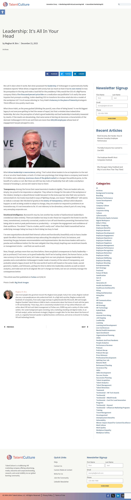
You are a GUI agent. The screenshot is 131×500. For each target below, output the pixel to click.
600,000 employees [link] (58, 120)
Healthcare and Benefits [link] (105, 288)
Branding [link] (99, 195)
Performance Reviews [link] (104, 345)
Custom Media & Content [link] (63, 470)
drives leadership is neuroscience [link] (21, 172)
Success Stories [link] (102, 375)
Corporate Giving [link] (102, 210)
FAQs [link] (56, 462)
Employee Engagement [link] (105, 235)
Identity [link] (99, 313)
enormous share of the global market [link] (41, 178)
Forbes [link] (34, 277)
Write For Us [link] (58, 474)
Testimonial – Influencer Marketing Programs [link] (113, 408)
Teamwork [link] (100, 390)
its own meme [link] (75, 88)
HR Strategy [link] (100, 305)
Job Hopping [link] (101, 318)
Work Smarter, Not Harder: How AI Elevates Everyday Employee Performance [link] (109, 138)
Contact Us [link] (58, 466)
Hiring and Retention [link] (104, 293)
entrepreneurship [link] (102, 265)
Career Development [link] (104, 200)
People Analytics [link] (102, 343)
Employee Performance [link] (105, 248)
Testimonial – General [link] (104, 405)
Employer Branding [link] (103, 260)
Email (98, 102)
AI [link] (97, 188)
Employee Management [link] (105, 245)
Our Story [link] (54, 4)
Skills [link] (98, 370)
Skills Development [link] (103, 373)
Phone (98, 110)
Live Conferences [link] (102, 328)
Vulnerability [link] (101, 420)
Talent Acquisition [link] (103, 380)
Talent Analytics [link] (102, 383)
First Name (100, 95)
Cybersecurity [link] (101, 215)
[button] (52, 74)
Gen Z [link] (98, 280)
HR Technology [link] (102, 308)
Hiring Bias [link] (100, 295)
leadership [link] (52, 86)
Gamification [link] (101, 275)
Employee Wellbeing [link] (104, 258)
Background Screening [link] (104, 193)
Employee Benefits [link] (103, 228)
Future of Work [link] (102, 273)
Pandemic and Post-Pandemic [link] (107, 340)
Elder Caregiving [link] (102, 225)
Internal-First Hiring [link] (103, 315)
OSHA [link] (98, 338)
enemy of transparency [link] (53, 200)
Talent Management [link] (103, 385)
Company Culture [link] (102, 205)
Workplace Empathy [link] (103, 430)
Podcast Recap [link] (101, 350)
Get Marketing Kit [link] (97, 4)
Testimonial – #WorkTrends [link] (106, 398)
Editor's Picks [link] (101, 223)
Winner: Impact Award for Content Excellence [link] (113, 423)
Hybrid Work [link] (100, 310)
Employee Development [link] (105, 233)
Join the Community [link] (61, 478)
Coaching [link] (99, 203)
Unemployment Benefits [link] (105, 418)
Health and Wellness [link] (104, 285)
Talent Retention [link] (102, 388)
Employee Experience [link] (104, 238)
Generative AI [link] (101, 283)
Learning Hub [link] (79, 4)
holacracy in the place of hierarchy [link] (64, 100)
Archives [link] (6, 49)
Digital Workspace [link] (103, 220)
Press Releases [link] (101, 355)
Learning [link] (99, 323)
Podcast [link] (72, 4)
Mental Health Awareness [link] (105, 330)
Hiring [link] (98, 290)
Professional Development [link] (106, 358)
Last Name (116, 95)
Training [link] (99, 410)
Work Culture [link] (101, 425)
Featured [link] (99, 270)
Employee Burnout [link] (103, 230)
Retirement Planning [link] (104, 365)
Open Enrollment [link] (102, 333)
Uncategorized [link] (101, 415)
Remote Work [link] (101, 363)
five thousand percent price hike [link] (30, 94)
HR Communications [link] (103, 300)
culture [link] (99, 213)
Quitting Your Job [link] (102, 360)
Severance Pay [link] (101, 368)
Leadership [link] (100, 320)
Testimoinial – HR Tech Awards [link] (107, 393)
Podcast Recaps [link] (102, 353)
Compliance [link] (100, 208)
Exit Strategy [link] (101, 268)
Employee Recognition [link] (104, 250)
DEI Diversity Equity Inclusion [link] (107, 218)
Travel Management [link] (103, 413)
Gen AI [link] (98, 278)
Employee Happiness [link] (104, 243)
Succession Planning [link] (104, 378)
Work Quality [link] (101, 428)
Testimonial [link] (100, 395)
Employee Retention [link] (104, 253)
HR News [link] (99, 303)
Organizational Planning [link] (105, 335)
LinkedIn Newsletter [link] (61, 482)
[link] (2, 12)
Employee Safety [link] (102, 255)
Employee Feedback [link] (103, 240)
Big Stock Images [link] (22, 282)
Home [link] (49, 4)
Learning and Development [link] (106, 325)
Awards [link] (89, 4)
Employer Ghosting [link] (103, 263)
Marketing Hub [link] (64, 4)
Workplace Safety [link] (103, 433)
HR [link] (97, 298)
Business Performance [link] (104, 198)
